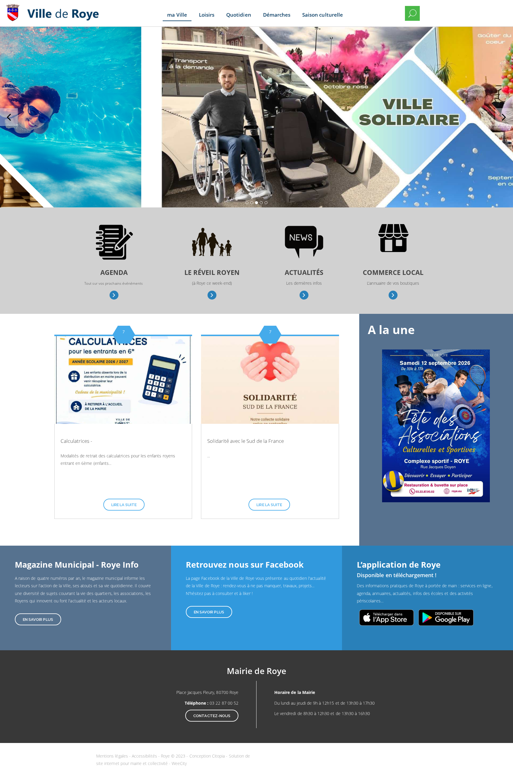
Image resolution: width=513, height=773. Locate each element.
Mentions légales (112, 756)
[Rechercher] (412, 13)
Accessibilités (145, 756)
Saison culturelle (322, 14)
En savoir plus (114, 295)
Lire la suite (124, 505)
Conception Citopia (207, 756)
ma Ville (177, 14)
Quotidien (238, 14)
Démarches (276, 14)
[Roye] (55, 9)
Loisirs (206, 14)
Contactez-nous (211, 716)
